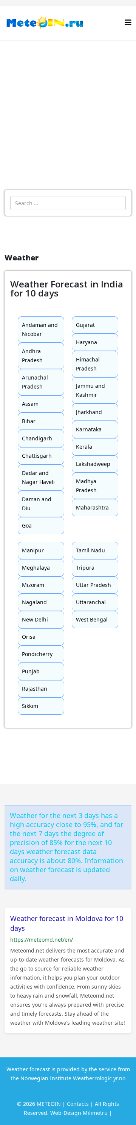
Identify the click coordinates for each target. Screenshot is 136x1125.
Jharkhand (89, 412)
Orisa (29, 636)
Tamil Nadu (90, 550)
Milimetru (95, 1112)
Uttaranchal (91, 602)
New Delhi (35, 619)
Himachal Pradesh (88, 364)
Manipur (33, 550)
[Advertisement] (68, 111)
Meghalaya (36, 567)
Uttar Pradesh (93, 584)
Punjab (31, 671)
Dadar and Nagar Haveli (38, 477)
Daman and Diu (36, 504)
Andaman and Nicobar (40, 329)
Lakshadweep (93, 463)
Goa (27, 525)
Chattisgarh (37, 455)
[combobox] (68, 203)
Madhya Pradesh (86, 486)
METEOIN (49, 1103)
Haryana (86, 342)
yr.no (119, 1078)
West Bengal (92, 619)
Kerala (84, 446)
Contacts (78, 1103)
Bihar (29, 421)
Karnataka (89, 429)
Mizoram (33, 584)
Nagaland (34, 602)
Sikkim (30, 705)
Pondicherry (37, 654)
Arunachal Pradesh (35, 382)
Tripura (85, 567)
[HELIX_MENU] (128, 22)
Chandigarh (37, 438)
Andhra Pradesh (32, 356)
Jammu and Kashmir (90, 390)
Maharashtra (92, 507)
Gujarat (85, 324)
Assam (30, 403)
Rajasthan (34, 688)
